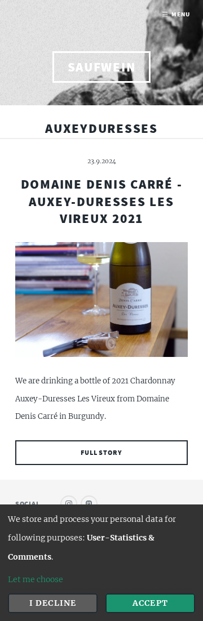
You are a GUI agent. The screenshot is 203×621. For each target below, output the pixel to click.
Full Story (101, 452)
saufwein (102, 67)
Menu (180, 14)
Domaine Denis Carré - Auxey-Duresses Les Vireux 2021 (102, 201)
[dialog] (101, 562)
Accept (150, 603)
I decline (52, 603)
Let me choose (35, 579)
